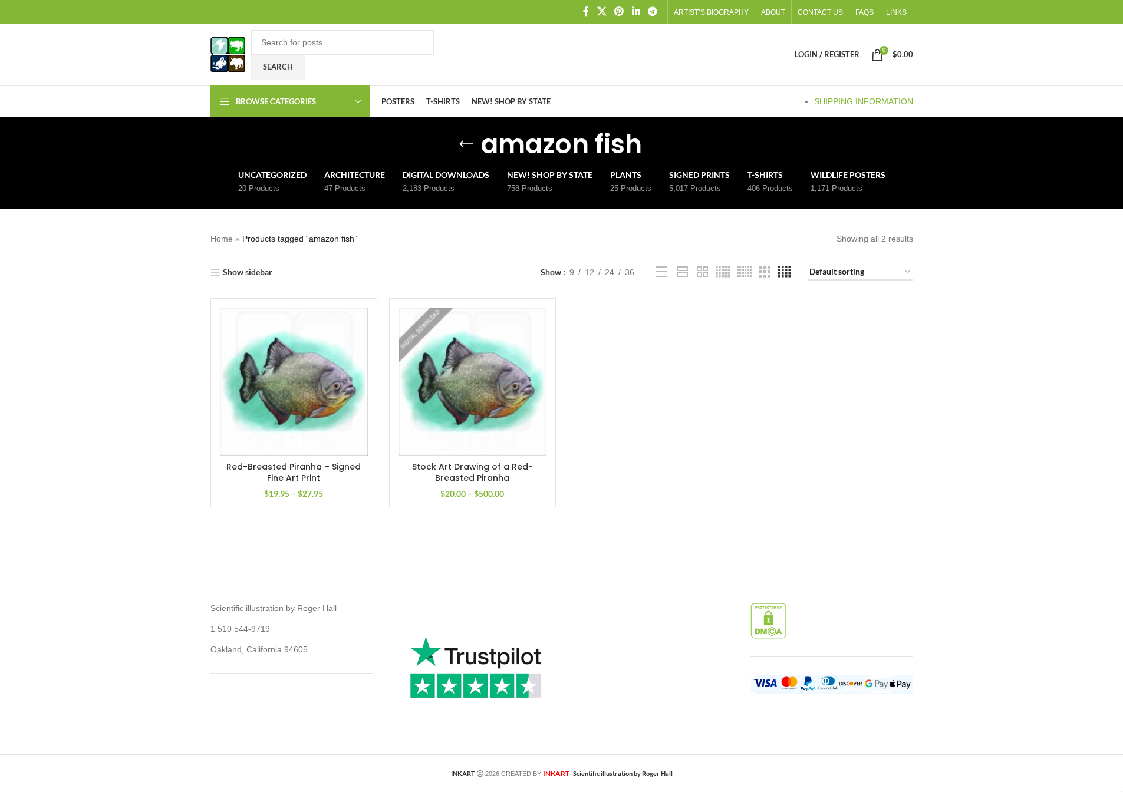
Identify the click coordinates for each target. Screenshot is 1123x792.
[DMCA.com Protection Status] (768, 620)
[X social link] (601, 11)
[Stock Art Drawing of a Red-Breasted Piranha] (472, 382)
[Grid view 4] (784, 272)
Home (221, 238)
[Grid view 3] (764, 272)
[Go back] (466, 144)
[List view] (661, 272)
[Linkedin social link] (636, 11)
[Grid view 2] (702, 272)
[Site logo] (227, 53)
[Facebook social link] (586, 11)
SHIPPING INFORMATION (863, 101)
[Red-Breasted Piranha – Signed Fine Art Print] (294, 382)
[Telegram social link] (652, 11)
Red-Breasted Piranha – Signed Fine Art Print (293, 472)
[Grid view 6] (744, 272)
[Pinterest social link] (619, 11)
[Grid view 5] (723, 272)
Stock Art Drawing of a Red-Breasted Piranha (472, 472)
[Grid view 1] (682, 272)
